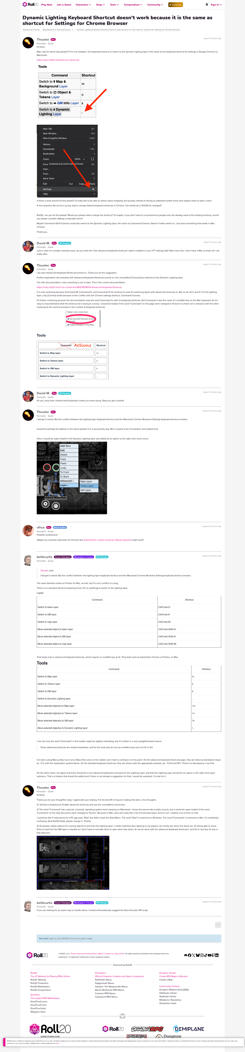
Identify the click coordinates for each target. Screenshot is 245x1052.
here (57, 1043)
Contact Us (108, 953)
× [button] (242, 1041)
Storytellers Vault (167, 1003)
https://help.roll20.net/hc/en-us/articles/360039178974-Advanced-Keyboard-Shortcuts (79, 287)
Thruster (43, 39)
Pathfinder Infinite (168, 993)
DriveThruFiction (38, 1004)
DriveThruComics (38, 1001)
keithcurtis (45, 556)
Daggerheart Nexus (104, 983)
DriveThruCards (38, 1008)
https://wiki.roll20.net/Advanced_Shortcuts (58, 59)
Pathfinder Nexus (103, 979)
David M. (44, 243)
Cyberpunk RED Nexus (106, 996)
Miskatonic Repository (170, 999)
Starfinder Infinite (167, 996)
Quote (50, 43)
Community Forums (31, 29)
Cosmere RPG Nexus (105, 993)
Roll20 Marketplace (40, 986)
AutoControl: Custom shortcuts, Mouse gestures (107, 539)
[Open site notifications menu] (207, 4)
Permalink (41, 43)
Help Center (119, 953)
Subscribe (176, 4)
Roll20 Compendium (40, 989)
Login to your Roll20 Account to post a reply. (70, 938)
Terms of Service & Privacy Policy (84, 953)
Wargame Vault (37, 1011)
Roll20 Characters (39, 983)
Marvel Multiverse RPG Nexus (109, 989)
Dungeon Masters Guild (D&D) (174, 989)
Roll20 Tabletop (38, 979)
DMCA (100, 953)
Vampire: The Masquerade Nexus (111, 986)
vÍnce (41, 527)
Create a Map (166, 979)
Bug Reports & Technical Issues (57, 29)
